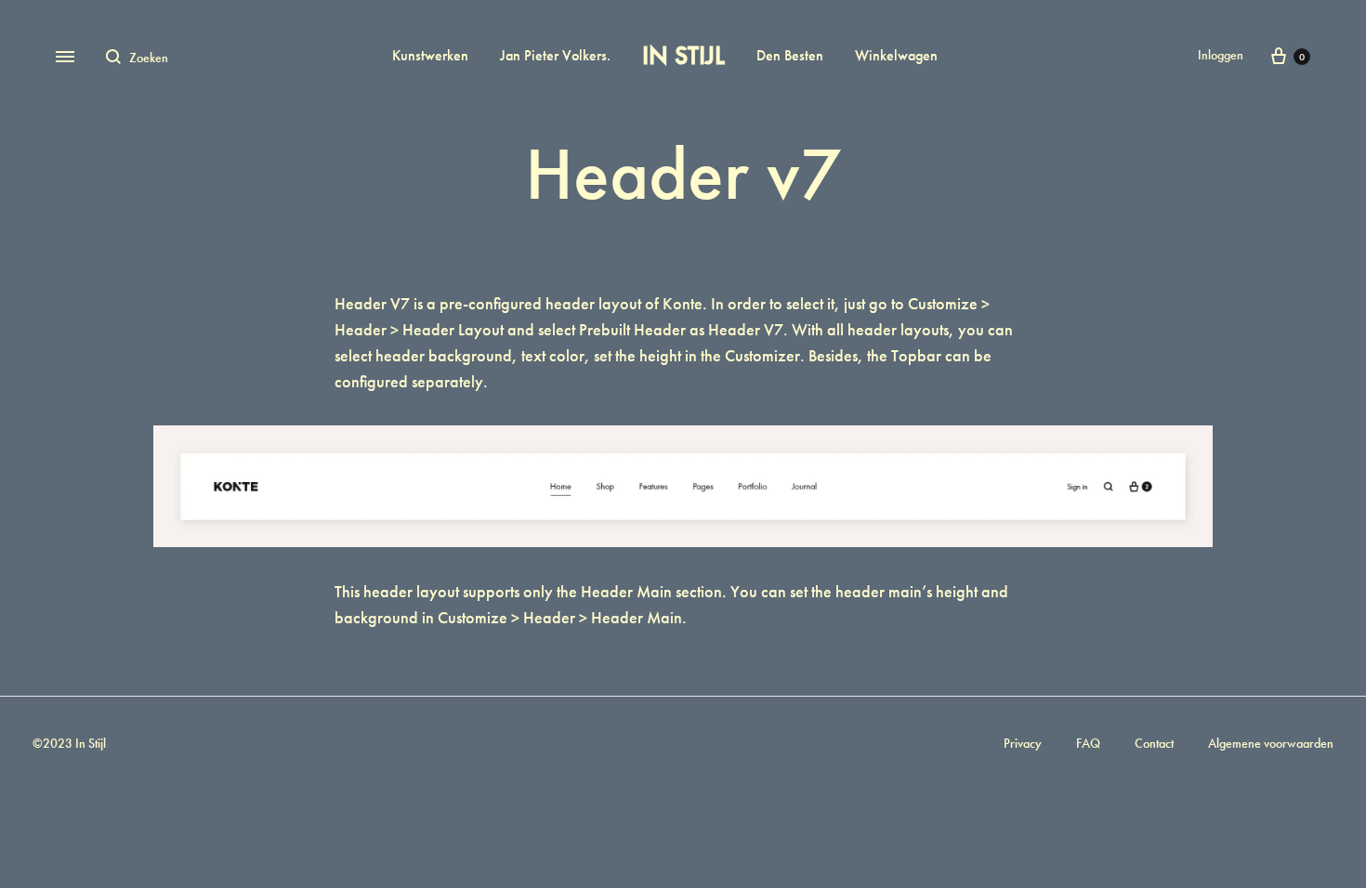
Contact (1154, 743)
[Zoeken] (117, 56)
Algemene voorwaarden (1270, 743)
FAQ (1088, 743)
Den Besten (789, 55)
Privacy (1023, 743)
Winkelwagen (896, 55)
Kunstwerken (430, 55)
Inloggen (1220, 54)
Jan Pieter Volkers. (555, 55)
